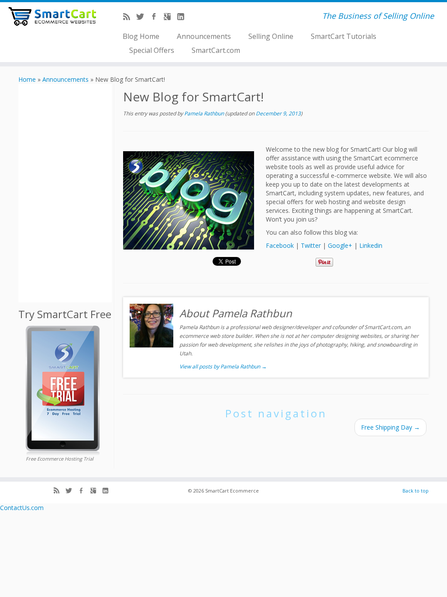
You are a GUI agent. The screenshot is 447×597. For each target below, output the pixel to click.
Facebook (280, 245)
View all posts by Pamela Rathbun (223, 366)
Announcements (204, 36)
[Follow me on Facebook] (156, 17)
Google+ (340, 245)
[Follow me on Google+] (170, 17)
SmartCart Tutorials (343, 36)
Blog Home (141, 36)
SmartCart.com (216, 50)
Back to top (415, 490)
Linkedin (370, 245)
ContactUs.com (22, 507)
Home (27, 79)
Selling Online (270, 36)
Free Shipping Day (390, 427)
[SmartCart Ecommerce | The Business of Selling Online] (52, 16)
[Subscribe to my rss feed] (129, 17)
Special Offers (151, 50)
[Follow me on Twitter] (143, 17)
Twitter (311, 245)
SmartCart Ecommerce (232, 490)
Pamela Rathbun (204, 113)
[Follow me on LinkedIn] (183, 17)
